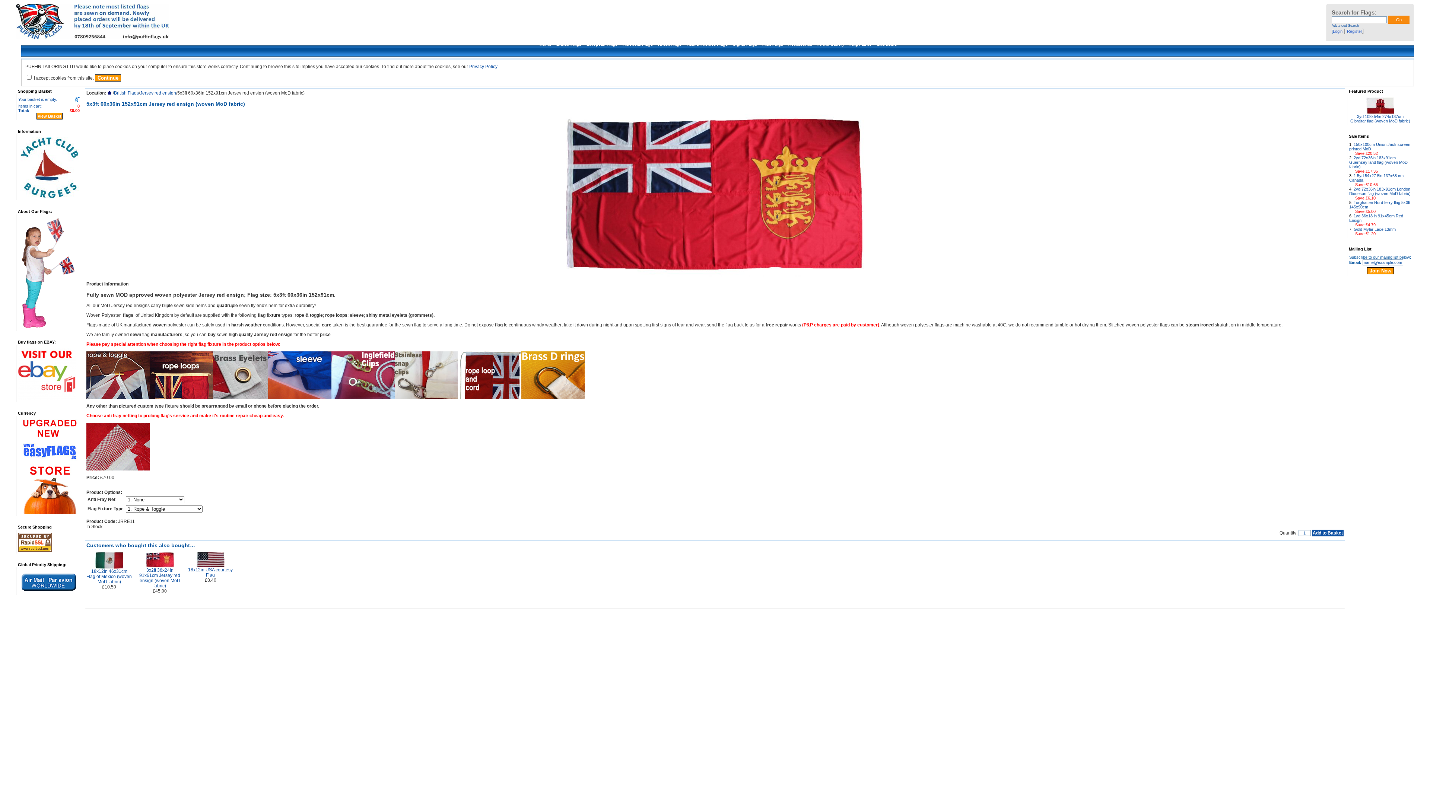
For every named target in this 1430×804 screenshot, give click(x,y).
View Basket (49, 116)
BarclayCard (725, 618)
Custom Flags (753, 618)
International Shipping (643, 618)
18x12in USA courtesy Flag (210, 572)
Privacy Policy (483, 66)
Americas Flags (638, 44)
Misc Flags (772, 44)
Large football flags (787, 618)
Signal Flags (745, 44)
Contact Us (858, 618)
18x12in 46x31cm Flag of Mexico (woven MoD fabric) (109, 576)
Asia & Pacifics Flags (707, 44)
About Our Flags (695, 618)
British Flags (568, 44)
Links (671, 618)
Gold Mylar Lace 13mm (1375, 229)
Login (1337, 31)
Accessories (800, 44)
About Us (542, 618)
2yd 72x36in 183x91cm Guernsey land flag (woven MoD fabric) (1378, 162)
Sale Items (887, 44)
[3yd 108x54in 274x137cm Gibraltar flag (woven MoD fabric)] (1380, 112)
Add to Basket (1328, 533)
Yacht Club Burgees (826, 618)
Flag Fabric (860, 44)
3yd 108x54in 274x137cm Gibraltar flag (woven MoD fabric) (1380, 118)
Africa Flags (669, 44)
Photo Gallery (830, 44)
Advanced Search (1345, 26)
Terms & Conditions (572, 618)
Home (545, 44)
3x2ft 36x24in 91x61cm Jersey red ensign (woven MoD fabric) (159, 578)
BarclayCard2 (885, 618)
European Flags (602, 44)
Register (1354, 31)
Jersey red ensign (158, 93)
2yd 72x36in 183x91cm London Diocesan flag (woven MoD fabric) (1380, 191)
